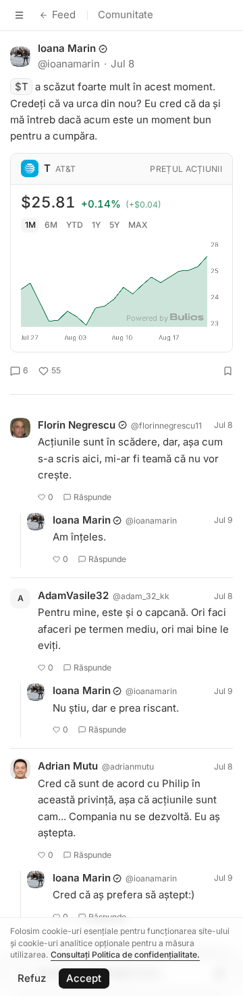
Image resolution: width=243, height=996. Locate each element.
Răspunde (92, 497)
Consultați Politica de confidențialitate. (125, 955)
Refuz (32, 978)
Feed (64, 14)
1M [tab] (30, 225)
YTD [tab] (74, 225)
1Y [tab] (96, 225)
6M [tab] (51, 225)
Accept (83, 978)
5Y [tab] (114, 225)
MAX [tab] (138, 225)
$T (21, 86)
